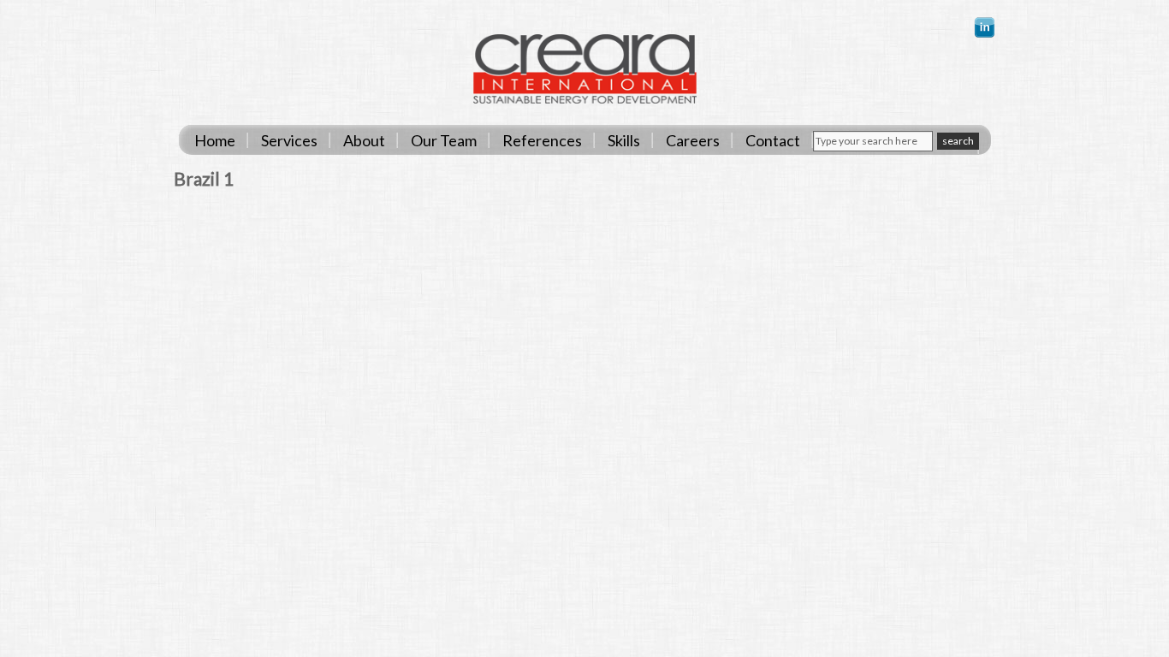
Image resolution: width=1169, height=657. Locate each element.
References (542, 140)
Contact (772, 140)
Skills (624, 140)
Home (214, 140)
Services (289, 140)
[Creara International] (585, 99)
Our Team (444, 140)
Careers (693, 140)
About (364, 140)
